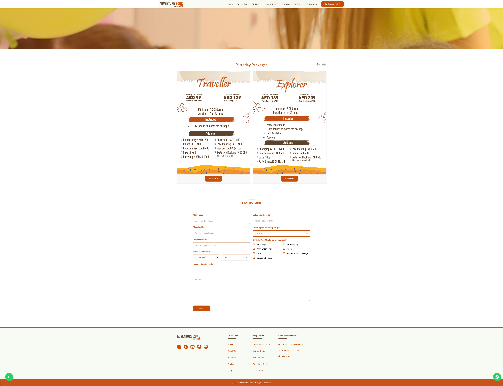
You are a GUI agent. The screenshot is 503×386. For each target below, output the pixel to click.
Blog (230, 370)
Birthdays (256, 4)
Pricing (298, 4)
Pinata (289, 249)
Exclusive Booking (264, 258)
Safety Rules (271, 4)
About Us (232, 351)
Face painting (292, 244)
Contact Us (312, 4)
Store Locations (260, 364)
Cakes (259, 253)
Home (230, 4)
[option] (213, 131)
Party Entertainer (264, 249)
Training (285, 4)
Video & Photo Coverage (297, 253)
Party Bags (261, 244)
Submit (201, 308)
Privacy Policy (259, 351)
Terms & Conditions (261, 344)
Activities (242, 4)
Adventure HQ (333, 4)
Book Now (213, 178)
